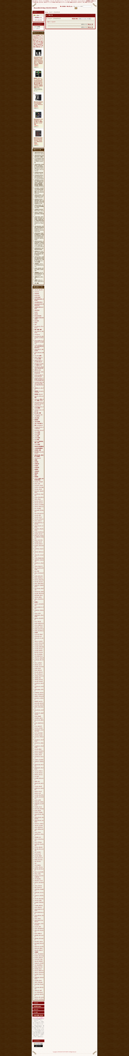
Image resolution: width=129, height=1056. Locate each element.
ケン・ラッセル (38, 508)
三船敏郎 (36, 952)
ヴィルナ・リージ (38, 806)
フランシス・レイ (38, 636)
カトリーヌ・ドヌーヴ (39, 704)
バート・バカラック (39, 625)
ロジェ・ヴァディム (39, 577)
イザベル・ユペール (39, 679)
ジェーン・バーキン (39, 728)
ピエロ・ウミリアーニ (39, 628)
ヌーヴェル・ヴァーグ (39, 430)
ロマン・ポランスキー (39, 583)
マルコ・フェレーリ (39, 566)
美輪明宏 (36, 473)
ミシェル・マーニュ (39, 648)
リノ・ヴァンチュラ (39, 992)
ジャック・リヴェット (39, 518)
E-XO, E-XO (37, 295)
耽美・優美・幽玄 (38, 329)
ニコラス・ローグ (38, 541)
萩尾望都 (36, 476)
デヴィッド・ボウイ (39, 948)
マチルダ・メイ (38, 837)
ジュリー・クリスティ (39, 750)
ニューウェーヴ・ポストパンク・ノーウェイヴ (39, 337)
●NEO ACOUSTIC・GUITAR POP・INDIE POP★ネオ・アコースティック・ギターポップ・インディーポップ (39, 244)
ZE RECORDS (37, 297)
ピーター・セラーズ (39, 957)
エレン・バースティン (39, 694)
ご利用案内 (63, 6)
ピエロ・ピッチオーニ (39, 630)
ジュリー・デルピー (39, 752)
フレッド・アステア (39, 961)
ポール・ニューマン (39, 966)
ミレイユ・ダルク (38, 855)
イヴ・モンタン (38, 878)
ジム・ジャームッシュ (39, 513)
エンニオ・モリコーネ (39, 593)
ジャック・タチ (38, 515)
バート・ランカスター (39, 953)
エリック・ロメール (39, 502)
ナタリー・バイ (38, 793)
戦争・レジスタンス (39, 425)
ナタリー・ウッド (38, 791)
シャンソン (37, 291)
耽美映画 (36, 419)
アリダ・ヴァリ (38, 668)
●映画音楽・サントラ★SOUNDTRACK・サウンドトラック (39, 274)
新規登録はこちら (38, 17)
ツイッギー (37, 776)
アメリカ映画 (37, 444)
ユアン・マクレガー (39, 982)
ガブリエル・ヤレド (39, 595)
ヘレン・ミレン (38, 832)
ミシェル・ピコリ (38, 980)
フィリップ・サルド (39, 634)
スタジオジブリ (38, 458)
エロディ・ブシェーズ (39, 696)
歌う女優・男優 (38, 412)
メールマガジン (37, 1040)
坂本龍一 (36, 602)
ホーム (46, 12)
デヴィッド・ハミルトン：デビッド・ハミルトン (39, 537)
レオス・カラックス (39, 576)
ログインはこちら (38, 19)
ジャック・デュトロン (39, 898)
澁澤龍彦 (36, 469)
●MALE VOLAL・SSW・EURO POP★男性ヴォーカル (39, 206)
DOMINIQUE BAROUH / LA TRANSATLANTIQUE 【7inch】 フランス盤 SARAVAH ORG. (38, 140)
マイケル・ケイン (38, 968)
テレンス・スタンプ (39, 950)
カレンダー (36, 1009)
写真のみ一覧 (90, 24)
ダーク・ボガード (38, 933)
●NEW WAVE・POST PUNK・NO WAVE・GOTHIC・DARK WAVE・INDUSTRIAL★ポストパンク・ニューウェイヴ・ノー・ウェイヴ (39, 220)
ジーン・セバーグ (38, 726)
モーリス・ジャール (39, 652)
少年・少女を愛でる (39, 423)
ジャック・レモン (38, 900)
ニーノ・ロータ (38, 621)
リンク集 (35, 1012)
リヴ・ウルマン (38, 865)
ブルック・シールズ (39, 825)
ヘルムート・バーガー (39, 963)
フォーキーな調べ (38, 355)
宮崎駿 (36, 460)
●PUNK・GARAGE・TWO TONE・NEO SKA (39, 214)
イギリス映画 (37, 437)
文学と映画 (37, 417)
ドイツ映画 (37, 435)
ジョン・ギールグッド (39, 928)
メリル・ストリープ (39, 857)
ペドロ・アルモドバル (39, 558)
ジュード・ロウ (38, 926)
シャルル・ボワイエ (39, 905)
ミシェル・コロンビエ (39, 646)
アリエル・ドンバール (39, 666)
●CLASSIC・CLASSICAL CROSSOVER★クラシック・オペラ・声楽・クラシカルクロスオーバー (39, 191)
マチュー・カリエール (39, 972)
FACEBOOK (36, 1002)
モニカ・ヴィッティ (39, 859)
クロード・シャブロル (39, 504)
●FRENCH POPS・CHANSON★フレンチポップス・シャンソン (39, 196)
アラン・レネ (37, 483)
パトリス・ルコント (39, 543)
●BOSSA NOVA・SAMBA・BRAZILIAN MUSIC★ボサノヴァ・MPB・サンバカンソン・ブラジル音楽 (39, 259)
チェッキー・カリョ (39, 941)
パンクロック (37, 334)
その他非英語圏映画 (39, 448)
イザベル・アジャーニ (39, 675)
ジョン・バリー (38, 613)
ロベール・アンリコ (39, 581)
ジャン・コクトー (38, 520)
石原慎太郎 (37, 463)
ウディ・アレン (38, 499)
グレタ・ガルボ (38, 716)
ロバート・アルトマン (39, 579)
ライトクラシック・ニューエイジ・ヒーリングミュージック (39, 403)
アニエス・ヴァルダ (39, 481)
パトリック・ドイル (39, 626)
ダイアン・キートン (39, 774)
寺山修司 (36, 465)
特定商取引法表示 (37, 1006)
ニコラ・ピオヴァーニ (39, 623)
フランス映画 (37, 432)
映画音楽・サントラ (39, 394)
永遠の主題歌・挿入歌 (38, 1015)
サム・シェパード (38, 887)
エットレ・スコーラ (39, 500)
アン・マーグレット (39, 673)
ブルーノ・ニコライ (39, 641)
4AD (35, 324)
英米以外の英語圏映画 (39, 446)
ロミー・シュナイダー (39, 871)
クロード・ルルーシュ (39, 506)
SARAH (36, 313)
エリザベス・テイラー (39, 692)
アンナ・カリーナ (38, 670)
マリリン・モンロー (39, 847)
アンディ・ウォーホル (39, 487)
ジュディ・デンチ (38, 754)
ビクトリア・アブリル (39, 808)
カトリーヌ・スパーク (39, 703)
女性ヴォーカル (38, 369)
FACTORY (37, 320)
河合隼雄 (36, 461)
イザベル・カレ (38, 677)
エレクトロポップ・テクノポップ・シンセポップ (39, 342)
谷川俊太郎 (37, 467)
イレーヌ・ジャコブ (39, 681)
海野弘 (36, 474)
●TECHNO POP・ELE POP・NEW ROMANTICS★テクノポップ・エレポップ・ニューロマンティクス (39, 229)
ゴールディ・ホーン (39, 718)
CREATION (37, 310)
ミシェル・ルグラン (39, 650)
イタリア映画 (37, 433)
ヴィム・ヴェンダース (39, 497)
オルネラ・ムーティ (39, 701)
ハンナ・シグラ (38, 800)
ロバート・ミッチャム (39, 999)
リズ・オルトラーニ (39, 656)
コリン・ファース (38, 885)
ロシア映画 (37, 439)
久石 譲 (36, 632)
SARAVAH (37, 293)
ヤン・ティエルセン (39, 654)
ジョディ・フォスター (39, 759)
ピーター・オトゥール (39, 955)
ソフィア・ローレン (39, 772)
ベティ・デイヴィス (39, 827)
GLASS (36, 312)
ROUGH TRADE (38, 315)
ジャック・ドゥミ (38, 517)
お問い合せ (70, 6)
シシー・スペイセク (39, 732)
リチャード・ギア (38, 990)
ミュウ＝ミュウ (38, 853)
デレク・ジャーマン (39, 540)
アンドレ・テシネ (38, 489)
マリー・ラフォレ (38, 842)
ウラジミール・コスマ (39, 591)
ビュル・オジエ (38, 810)
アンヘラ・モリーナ (39, 672)
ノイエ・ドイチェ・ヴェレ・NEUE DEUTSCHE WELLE (39, 346)
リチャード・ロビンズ (39, 657)
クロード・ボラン (38, 597)
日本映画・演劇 (38, 450)
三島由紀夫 (37, 471)
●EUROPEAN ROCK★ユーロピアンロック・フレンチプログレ (39, 177)
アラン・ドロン (38, 873)
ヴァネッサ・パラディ (39, 801)
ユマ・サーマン (38, 861)
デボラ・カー (37, 781)
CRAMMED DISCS (38, 302)
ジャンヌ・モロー (38, 749)
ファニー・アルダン (39, 812)
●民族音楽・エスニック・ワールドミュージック (39, 265)
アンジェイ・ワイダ (39, 485)
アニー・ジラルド (38, 662)
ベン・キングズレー (39, 965)
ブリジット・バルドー (39, 823)
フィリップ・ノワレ (39, 959)
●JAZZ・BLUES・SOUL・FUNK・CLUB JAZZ (39, 269)
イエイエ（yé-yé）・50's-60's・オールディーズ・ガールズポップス (39, 379)
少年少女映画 (37, 421)
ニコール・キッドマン (39, 794)
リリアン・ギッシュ (39, 866)
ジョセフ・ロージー (39, 533)
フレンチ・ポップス (39, 289)
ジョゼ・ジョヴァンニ (39, 531)
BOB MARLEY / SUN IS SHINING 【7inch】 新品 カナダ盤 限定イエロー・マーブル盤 (38, 122)
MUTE (36, 322)
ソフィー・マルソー (39, 770)
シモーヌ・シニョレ (39, 734)
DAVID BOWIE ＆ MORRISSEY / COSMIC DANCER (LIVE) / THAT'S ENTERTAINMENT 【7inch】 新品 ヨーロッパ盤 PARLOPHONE (38, 61)
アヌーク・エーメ (38, 664)
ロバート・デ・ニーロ (39, 997)
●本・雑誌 (37, 283)
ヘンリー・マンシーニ (39, 643)
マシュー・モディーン (39, 970)
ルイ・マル (37, 571)
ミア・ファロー (38, 852)
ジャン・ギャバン (38, 907)
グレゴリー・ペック (39, 880)
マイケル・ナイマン (39, 644)
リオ (35, 863)
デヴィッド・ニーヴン (39, 946)
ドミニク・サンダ (38, 786)
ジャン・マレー (38, 918)
